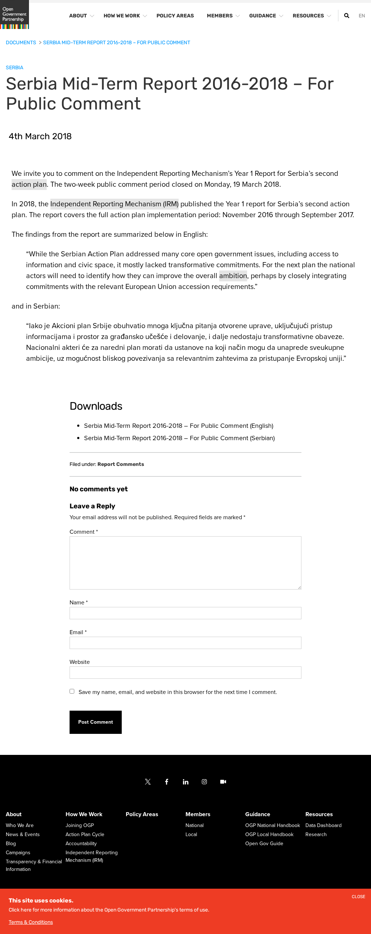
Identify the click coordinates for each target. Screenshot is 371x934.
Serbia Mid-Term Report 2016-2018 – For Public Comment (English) (178, 426)
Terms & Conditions (31, 922)
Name (79, 602)
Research (316, 835)
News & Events (23, 835)
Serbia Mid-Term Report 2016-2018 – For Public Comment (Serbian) (179, 438)
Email (78, 632)
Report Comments (120, 464)
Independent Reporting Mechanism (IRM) (114, 204)
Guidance (257, 814)
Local (191, 835)
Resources (319, 814)
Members (198, 814)
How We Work (84, 814)
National (195, 826)
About (13, 814)
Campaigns (18, 853)
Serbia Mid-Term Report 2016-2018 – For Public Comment (116, 43)
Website (80, 662)
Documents (21, 43)
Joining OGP (80, 826)
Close (358, 896)
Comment (84, 532)
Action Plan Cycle (85, 835)
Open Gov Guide (264, 844)
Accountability (81, 844)
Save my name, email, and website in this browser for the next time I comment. (178, 692)
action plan (29, 184)
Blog (11, 844)
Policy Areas (142, 814)
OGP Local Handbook (269, 835)
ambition (233, 276)
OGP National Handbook (272, 826)
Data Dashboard (323, 826)
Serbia (14, 68)
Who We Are (20, 826)
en (362, 16)
